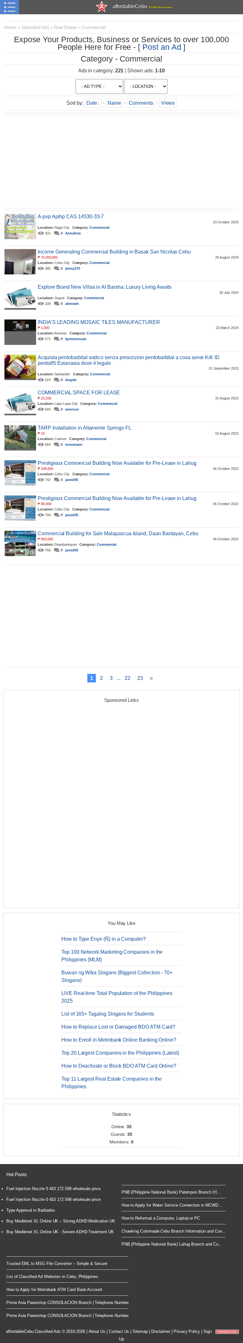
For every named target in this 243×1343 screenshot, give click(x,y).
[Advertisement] (121, 161)
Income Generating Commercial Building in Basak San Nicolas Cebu (114, 251)
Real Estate (65, 27)
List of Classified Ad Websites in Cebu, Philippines (52, 1276)
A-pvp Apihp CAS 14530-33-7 (71, 216)
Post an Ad (161, 47)
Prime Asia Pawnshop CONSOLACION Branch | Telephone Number (67, 1302)
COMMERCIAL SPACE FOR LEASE (79, 392)
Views (168, 103)
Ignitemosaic (75, 339)
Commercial (94, 27)
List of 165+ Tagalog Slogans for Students (107, 1014)
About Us (97, 1331)
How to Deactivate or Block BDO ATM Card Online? (118, 1066)
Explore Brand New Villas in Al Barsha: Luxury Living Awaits (104, 287)
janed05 (71, 480)
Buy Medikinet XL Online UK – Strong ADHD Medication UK (60, 1221)
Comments (141, 103)
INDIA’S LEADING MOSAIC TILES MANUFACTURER (99, 322)
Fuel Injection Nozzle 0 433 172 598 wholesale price (53, 1188)
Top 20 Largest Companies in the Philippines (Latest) (120, 1053)
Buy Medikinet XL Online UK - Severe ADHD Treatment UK (60, 1231)
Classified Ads (35, 27)
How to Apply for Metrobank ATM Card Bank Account (54, 1289)
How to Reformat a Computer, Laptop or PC (161, 1218)
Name (114, 103)
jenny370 (72, 268)
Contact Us (119, 1331)
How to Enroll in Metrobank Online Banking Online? (118, 1040)
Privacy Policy (187, 1331)
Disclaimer (160, 1331)
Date (91, 103)
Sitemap (140, 1331)
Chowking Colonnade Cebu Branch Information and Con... (174, 1231)
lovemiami (73, 444)
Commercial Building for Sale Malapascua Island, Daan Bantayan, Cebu (118, 533)
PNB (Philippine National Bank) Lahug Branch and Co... (172, 1244)
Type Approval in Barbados (30, 1210)
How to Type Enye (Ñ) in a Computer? (103, 939)
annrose (72, 409)
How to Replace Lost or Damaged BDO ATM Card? (118, 1027)
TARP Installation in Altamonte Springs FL (84, 428)
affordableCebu (142, 6)
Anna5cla (73, 233)
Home (10, 27)
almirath (72, 304)
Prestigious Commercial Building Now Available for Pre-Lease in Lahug (117, 463)
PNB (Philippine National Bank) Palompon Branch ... (171, 1192)
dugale (71, 380)
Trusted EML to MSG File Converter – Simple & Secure (56, 1263)
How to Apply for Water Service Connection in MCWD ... (172, 1205)
